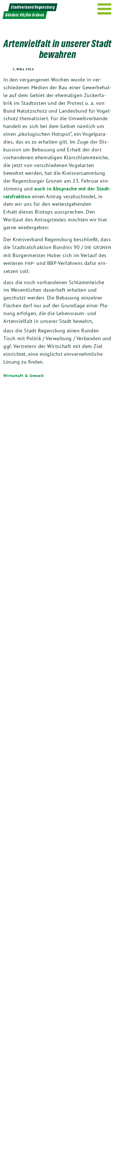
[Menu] (104, 9)
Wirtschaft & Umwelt (23, 375)
